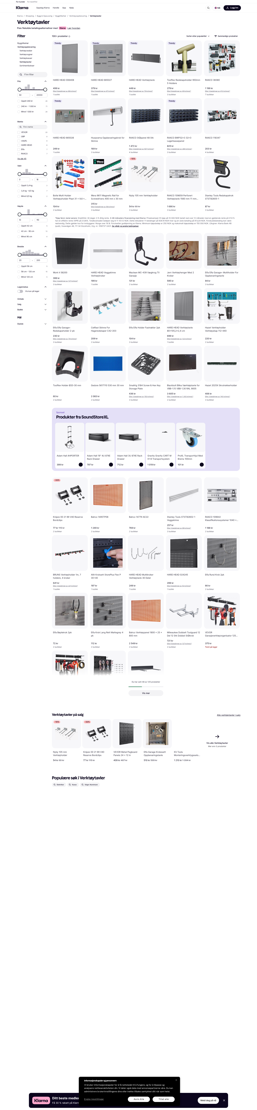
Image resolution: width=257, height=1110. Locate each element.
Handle (56, 8)
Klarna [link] (20, 16)
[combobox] (197, 36)
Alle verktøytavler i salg (228, 715)
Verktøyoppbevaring (26, 47)
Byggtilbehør (23, 43)
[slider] (19, 89)
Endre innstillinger (94, 1099)
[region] (129, 1091)
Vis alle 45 (21, 159)
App (64, 8)
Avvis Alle (139, 1099)
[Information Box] (69, 36)
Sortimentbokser (27, 66)
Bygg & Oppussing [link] (44, 16)
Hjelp (71, 8)
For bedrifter (32, 2)
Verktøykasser (26, 58)
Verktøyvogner (26, 54)
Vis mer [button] (146, 693)
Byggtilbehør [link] (60, 16)
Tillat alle (164, 1099)
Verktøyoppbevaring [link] (78, 16)
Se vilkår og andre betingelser (125, 226)
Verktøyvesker (26, 51)
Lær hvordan (73, 28)
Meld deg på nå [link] (208, 1100)
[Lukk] (176, 1080)
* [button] (65, 91)
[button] (217, 8)
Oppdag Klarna (43, 8)
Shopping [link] (30, 16)
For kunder (20, 2)
